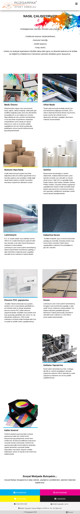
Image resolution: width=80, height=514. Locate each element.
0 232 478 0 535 (21, 504)
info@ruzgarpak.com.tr (60, 504)
